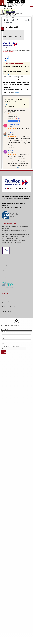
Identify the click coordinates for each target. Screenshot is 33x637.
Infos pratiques (8, 8)
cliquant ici (18, 92)
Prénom (4, 338)
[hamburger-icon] (31, 6)
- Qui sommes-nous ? (7, 305)
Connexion (4, 278)
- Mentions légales (6, 301)
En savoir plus (7, 74)
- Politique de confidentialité (8, 306)
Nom (3, 343)
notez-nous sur (13, 121)
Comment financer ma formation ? (11, 270)
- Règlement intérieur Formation (9, 299)
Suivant (4, 352)
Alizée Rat (11, 151)
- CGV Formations (6, 297)
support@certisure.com (12, 104)
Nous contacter (10, 17)
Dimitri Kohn (11, 133)
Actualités (5, 268)
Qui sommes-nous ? (11, 15)
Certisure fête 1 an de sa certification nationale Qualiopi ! (16, 234)
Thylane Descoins (13, 124)
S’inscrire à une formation (8, 276)
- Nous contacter (6, 302)
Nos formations (8, 6)
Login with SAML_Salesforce (9, 311)
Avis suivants (17, 167)
